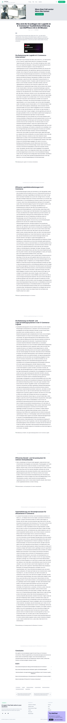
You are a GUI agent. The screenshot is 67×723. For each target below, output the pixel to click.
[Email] (8, 713)
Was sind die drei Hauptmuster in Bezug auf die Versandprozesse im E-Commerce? (30, 666)
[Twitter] (3, 713)
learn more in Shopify (59, 719)
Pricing (30, 1)
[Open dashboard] (56, 2)
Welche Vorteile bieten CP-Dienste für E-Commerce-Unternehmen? (28, 679)
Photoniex (30, 711)
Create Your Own (39, 14)
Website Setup (31, 706)
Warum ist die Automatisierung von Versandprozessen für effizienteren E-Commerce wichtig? (33, 676)
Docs (36, 1)
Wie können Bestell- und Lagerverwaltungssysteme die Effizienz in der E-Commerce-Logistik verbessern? (33, 673)
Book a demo (61, 1)
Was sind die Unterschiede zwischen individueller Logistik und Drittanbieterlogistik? (31, 669)
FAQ (33, 1)
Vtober (29, 709)
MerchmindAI (30, 713)
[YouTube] (5, 713)
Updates (40, 1)
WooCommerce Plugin (32, 708)
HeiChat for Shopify (32, 704)
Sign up (51, 719)
